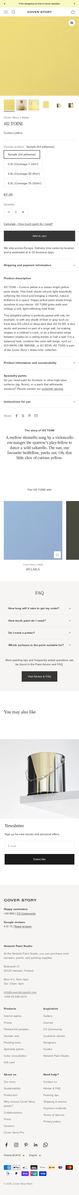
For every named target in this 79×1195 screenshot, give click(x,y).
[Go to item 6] (70, 105)
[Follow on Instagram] (16, 1144)
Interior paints (12, 1015)
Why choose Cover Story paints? (19, 1103)
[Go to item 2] (21, 105)
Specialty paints (14, 1049)
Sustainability (12, 1088)
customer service (52, 388)
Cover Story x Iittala (16, 117)
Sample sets (11, 1035)
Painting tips (51, 1095)
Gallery (47, 1015)
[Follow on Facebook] (6, 1144)
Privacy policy (52, 1121)
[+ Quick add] (57, 554)
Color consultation (15, 1055)
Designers (49, 1042)
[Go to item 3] (33, 105)
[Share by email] (36, 415)
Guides (47, 1049)
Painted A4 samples (16, 1029)
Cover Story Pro (14, 1132)
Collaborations (13, 1112)
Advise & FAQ (52, 1088)
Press (7, 1119)
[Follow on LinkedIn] (35, 1144)
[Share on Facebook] (16, 415)
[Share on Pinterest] (29, 415)
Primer (8, 1022)
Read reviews (22, 926)
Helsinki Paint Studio (56, 1055)
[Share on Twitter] (23, 415)
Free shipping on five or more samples (39, 4)
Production (10, 1095)
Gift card (9, 1062)
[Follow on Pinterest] (26, 1144)
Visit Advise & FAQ (39, 676)
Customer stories (54, 1035)
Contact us (50, 1081)
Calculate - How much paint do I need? (28, 223)
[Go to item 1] (9, 105)
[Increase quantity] (23, 212)
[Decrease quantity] (9, 212)
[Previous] (4, 4)
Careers (9, 1125)
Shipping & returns (55, 1101)
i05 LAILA (33, 569)
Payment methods (54, 1108)
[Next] (74, 4)
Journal (48, 1022)
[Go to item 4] (46, 105)
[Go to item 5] (58, 105)
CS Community (26, 913)
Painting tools (12, 1042)
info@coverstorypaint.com (20, 992)
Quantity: (9, 204)
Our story (10, 1081)
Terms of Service (53, 1114)
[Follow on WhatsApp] (45, 1144)
